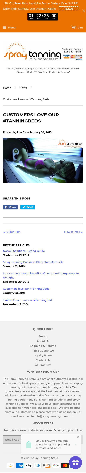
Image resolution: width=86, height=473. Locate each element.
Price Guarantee (43, 350)
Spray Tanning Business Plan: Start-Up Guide (33, 262)
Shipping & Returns (43, 345)
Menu (12, 27)
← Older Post (11, 231)
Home (7, 87)
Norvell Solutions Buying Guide (24, 250)
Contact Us (43, 360)
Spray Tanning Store (44, 457)
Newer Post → (73, 231)
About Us (43, 341)
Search (43, 336)
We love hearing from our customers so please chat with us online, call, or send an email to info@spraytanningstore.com (43, 412)
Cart (80, 27)
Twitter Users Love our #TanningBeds (28, 300)
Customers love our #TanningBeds (26, 288)
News (23, 87)
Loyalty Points (43, 355)
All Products (43, 364)
